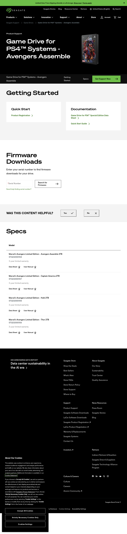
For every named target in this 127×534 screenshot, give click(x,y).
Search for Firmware (42, 184)
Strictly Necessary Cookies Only (25, 517)
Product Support (71, 408)
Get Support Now (103, 79)
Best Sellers (69, 370)
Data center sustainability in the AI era (30, 365)
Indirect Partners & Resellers (104, 455)
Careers (67, 486)
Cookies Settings (64, 509)
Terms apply (87, 3)
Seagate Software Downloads (76, 413)
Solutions (28, 17)
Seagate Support (12, 23)
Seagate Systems (71, 436)
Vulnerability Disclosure (49, 509)
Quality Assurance (100, 380)
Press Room (97, 408)
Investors (68, 449)
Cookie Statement (11, 475)
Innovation (46, 17)
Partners (84, 9)
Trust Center (97, 375)
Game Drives (28, 23)
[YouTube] (100, 484)
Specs (85, 79)
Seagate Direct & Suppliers (104, 459)
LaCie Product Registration (75, 427)
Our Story (96, 366)
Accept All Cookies (25, 511)
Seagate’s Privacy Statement (25, 492)
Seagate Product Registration (76, 422)
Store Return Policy (72, 384)
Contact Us (69, 441)
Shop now (77, 3)
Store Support (70, 389)
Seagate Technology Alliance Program (104, 466)
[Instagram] (108, 484)
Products (10, 17)
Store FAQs (69, 380)
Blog (60, 9)
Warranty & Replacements (75, 431)
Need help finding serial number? (18, 189)
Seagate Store (70, 360)
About (79, 17)
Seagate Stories (49, 9)
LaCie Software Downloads (75, 417)
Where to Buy (70, 394)
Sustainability (98, 370)
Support (63, 17)
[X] (104, 484)
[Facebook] (93, 484)
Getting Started (67, 79)
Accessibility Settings (79, 509)
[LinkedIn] (96, 484)
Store (93, 17)
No (88, 213)
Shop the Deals (71, 366)
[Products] (16, 17)
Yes (65, 213)
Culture (67, 481)
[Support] (68, 17)
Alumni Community (72, 491)
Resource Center (71, 9)
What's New (69, 375)
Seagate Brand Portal (112, 502)
